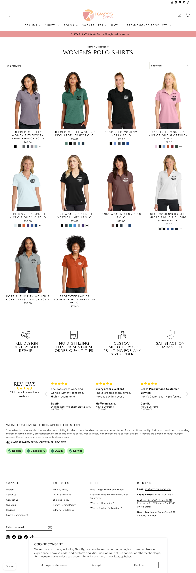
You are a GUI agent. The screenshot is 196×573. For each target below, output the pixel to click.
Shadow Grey (119, 143)
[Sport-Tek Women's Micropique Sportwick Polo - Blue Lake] (164, 146)
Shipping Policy (61, 499)
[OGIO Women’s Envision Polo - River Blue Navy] (121, 225)
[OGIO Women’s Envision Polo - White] (125, 225)
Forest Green (176, 146)
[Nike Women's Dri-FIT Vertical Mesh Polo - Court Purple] (82, 225)
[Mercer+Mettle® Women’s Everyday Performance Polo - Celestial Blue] (36, 146)
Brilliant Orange (23, 225)
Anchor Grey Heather (74, 143)
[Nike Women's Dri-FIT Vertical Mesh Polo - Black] (62, 225)
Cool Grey (78, 225)
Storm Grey (23, 146)
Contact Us (12, 499)
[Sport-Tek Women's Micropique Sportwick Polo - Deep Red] (172, 146)
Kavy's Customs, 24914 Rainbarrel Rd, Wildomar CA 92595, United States (156, 503)
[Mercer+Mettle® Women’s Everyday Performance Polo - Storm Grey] (23, 146)
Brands (31, 25)
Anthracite (19, 225)
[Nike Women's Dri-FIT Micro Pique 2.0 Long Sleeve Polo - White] (155, 228)
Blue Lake (164, 146)
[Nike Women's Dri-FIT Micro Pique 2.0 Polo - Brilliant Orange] (23, 225)
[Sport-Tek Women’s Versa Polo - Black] (111, 143)
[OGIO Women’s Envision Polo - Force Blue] (129, 225)
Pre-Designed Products (148, 25)
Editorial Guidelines (63, 509)
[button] (47, 394)
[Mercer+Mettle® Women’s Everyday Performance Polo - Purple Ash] (31, 146)
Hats (115, 25)
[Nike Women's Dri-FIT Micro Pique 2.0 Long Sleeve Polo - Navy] (176, 228)
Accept (96, 565)
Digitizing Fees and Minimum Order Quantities (109, 496)
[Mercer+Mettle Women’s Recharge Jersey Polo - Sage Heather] (66, 143)
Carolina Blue (115, 143)
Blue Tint (15, 225)
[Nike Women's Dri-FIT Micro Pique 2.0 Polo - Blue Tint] (15, 225)
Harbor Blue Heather (78, 143)
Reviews (10, 509)
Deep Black (15, 146)
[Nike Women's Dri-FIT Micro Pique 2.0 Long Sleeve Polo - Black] (164, 228)
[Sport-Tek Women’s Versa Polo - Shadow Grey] (119, 143)
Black (111, 143)
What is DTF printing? (102, 503)
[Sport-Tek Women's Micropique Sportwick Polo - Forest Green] (176, 146)
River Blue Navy (121, 225)
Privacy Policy (123, 556)
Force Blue (129, 225)
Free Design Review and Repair (107, 489)
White (19, 146)
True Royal (127, 143)
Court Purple (27, 225)
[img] (24, 388)
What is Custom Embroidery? (106, 508)
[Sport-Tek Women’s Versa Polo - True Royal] (127, 143)
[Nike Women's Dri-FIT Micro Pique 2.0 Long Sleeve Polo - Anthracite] (159, 228)
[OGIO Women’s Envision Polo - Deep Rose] (113, 225)
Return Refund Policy (64, 504)
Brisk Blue (74, 225)
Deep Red (172, 146)
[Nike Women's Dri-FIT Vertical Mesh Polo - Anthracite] (66, 225)
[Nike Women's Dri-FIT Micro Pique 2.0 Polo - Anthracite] (19, 225)
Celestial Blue (36, 146)
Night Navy (27, 146)
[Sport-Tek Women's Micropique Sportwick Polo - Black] (159, 146)
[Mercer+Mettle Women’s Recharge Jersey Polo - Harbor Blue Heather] (78, 143)
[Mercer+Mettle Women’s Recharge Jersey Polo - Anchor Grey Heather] (74, 143)
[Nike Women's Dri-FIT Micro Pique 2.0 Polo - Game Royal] (31, 225)
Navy (176, 228)
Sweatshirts (93, 25)
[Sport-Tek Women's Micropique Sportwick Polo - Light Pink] (155, 146)
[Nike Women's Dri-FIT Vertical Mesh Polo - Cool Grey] (78, 225)
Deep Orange (168, 146)
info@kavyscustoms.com (158, 488)
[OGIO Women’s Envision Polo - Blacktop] (117, 225)
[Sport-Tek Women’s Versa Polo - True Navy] (123, 143)
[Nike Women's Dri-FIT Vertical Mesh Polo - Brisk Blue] (74, 225)
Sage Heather (66, 143)
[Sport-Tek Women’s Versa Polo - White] (131, 143)
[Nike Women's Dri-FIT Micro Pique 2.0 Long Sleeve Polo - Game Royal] (168, 228)
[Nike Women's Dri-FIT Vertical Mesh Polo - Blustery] (70, 225)
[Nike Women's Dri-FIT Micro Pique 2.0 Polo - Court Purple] (27, 225)
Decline (139, 565)
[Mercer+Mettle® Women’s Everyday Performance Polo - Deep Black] (15, 146)
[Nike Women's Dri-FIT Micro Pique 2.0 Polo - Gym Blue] (36, 225)
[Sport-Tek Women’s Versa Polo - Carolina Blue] (115, 143)
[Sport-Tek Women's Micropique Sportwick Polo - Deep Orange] (168, 146)
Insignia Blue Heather (82, 143)
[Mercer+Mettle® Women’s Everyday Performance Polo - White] (19, 146)
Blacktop (117, 225)
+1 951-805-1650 (164, 494)
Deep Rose (113, 225)
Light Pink (155, 146)
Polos (69, 25)
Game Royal (31, 225)
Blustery (70, 225)
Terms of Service (62, 494)
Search (10, 489)
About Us (11, 494)
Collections (101, 46)
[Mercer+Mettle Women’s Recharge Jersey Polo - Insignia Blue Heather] (82, 143)
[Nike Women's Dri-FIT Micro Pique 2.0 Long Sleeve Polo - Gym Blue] (172, 228)
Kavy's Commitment (17, 514)
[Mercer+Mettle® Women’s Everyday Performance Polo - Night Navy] (27, 146)
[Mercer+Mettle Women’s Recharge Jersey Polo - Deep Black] (70, 143)
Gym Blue (36, 225)
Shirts (51, 25)
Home (90, 46)
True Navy (123, 143)
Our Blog (11, 504)
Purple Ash (31, 146)
